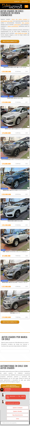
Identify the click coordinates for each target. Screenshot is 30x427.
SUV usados (25, 23)
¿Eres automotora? (11, 386)
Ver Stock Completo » (10, 41)
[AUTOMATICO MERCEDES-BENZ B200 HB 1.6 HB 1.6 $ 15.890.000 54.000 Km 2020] (15, 135)
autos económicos (13, 26)
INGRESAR (16, 1)
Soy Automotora (17, 415)
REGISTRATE (25, 1)
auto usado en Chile (21, 33)
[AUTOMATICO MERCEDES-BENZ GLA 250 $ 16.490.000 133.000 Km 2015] (15, 227)
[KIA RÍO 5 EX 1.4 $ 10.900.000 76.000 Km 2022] (15, 319)
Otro (17, 418)
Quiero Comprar (17, 407)
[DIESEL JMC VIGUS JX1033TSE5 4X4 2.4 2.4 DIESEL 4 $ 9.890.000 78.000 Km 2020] (15, 258)
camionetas (17, 24)
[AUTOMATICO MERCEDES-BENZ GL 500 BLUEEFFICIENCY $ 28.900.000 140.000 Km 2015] (15, 196)
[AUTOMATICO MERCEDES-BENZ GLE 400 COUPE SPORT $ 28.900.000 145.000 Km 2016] (15, 74)
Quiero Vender (17, 411)
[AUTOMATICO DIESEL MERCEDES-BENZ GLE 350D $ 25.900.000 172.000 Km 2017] (15, 104)
